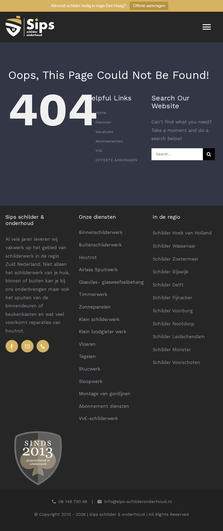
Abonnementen (109, 141)
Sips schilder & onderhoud (24, 220)
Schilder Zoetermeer (176, 259)
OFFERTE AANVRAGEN (116, 160)
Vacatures (104, 131)
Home (100, 112)
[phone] (42, 346)
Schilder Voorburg (173, 310)
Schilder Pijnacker (172, 297)
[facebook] (11, 346)
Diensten (103, 122)
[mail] (27, 346)
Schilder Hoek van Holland (182, 233)
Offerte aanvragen (149, 5)
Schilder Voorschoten (176, 362)
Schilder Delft (168, 285)
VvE (98, 150)
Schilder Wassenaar (174, 246)
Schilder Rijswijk (170, 271)
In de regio (166, 217)
